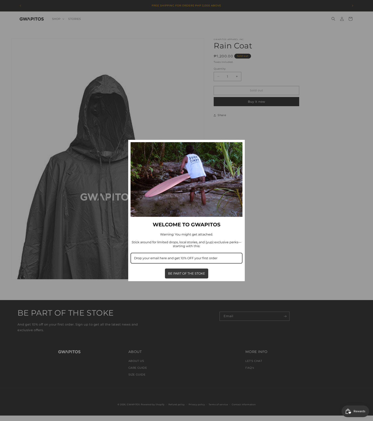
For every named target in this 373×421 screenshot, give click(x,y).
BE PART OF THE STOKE (186, 273)
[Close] (240, 144)
